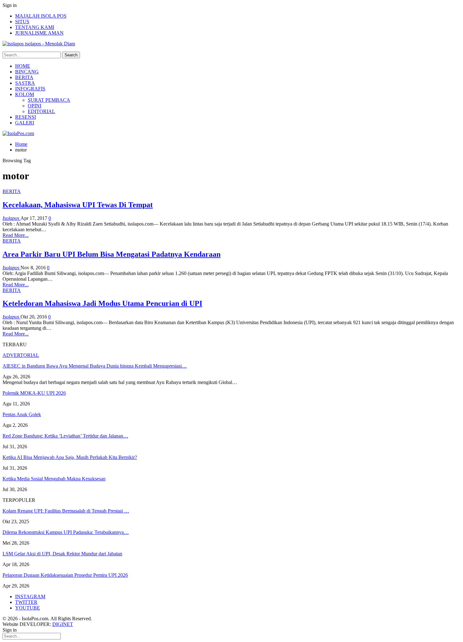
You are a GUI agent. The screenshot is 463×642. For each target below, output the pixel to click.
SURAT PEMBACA (49, 100)
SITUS (22, 21)
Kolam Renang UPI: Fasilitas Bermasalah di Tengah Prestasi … (66, 510)
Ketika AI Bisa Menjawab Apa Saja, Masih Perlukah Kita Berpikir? (70, 457)
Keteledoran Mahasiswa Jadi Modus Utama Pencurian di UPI (102, 303)
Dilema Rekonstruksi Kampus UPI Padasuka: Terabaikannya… (66, 532)
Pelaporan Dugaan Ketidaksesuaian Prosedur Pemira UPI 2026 (65, 575)
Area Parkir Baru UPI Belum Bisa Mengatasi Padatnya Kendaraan (111, 254)
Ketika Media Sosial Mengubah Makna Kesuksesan (54, 478)
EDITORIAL (41, 111)
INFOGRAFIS (30, 88)
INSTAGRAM (30, 596)
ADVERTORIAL (21, 355)
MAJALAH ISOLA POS (40, 16)
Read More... (16, 235)
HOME (22, 66)
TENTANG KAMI (34, 27)
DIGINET (62, 624)
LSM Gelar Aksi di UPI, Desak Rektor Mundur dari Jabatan (62, 553)
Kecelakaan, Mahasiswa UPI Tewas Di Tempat (78, 205)
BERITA (24, 77)
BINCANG (27, 71)
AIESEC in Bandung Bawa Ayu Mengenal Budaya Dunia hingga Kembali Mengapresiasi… (95, 366)
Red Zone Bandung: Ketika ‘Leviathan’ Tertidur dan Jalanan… (65, 436)
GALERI (24, 122)
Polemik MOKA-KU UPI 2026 (34, 393)
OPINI (34, 105)
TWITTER (26, 602)
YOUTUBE (27, 607)
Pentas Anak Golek (22, 414)
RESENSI (25, 117)
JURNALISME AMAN (39, 33)
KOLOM (24, 94)
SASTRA (25, 83)
